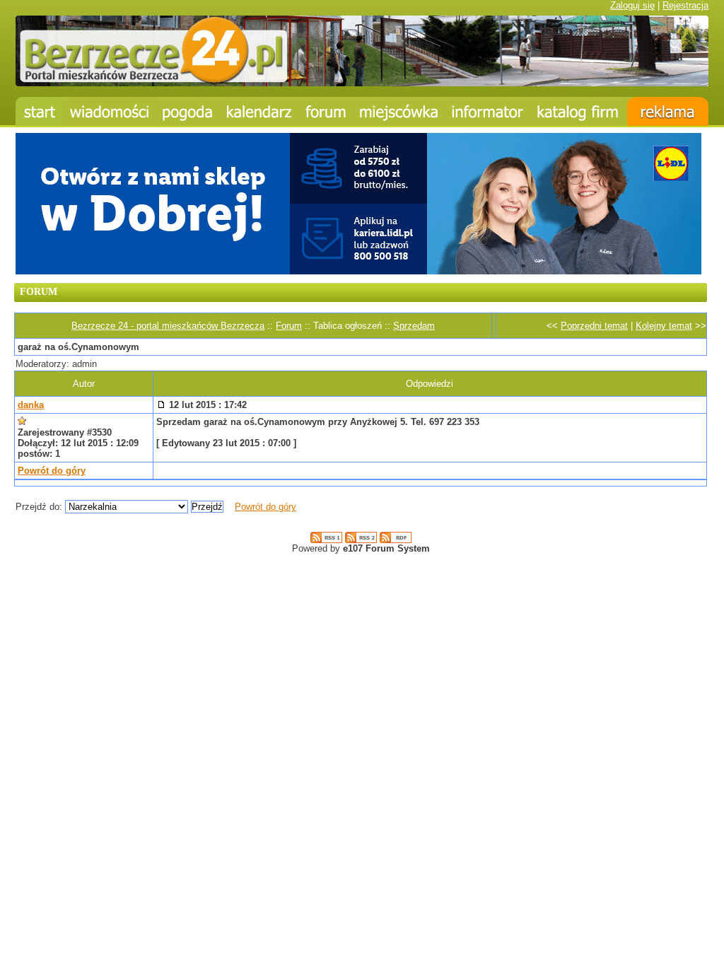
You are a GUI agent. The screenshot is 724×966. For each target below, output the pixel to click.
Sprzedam (414, 325)
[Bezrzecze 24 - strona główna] (39, 111)
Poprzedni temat (594, 325)
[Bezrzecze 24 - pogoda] (188, 111)
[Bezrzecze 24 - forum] (326, 111)
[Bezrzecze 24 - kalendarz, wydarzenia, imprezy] (259, 111)
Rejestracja (685, 5)
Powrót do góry (52, 470)
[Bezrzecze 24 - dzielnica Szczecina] (399, 111)
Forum (289, 325)
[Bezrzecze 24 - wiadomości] (109, 111)
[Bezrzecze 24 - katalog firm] (578, 111)
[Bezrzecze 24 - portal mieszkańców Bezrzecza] (362, 83)
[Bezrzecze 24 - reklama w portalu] (667, 111)
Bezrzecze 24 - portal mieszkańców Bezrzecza (167, 325)
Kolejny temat (664, 325)
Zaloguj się (632, 5)
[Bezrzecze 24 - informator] (487, 111)
